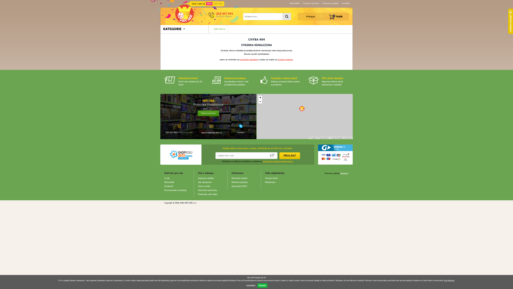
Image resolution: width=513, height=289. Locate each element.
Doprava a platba (330, 3)
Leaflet (313, 138)
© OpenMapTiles (323, 138)
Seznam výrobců (311, 3)
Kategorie (172, 29)
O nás (167, 178)
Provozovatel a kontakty (175, 190)
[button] (301, 108)
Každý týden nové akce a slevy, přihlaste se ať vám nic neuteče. (258, 148)
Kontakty (346, 3)
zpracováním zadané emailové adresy (278, 161)
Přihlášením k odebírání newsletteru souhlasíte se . (258, 161)
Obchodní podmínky (207, 190)
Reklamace (270, 182)
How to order (204, 186)
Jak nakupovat (204, 182)
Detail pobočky (208, 113)
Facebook (168, 186)
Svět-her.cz (219, 29)
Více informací (449, 281)
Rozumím (262, 285)
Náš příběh (294, 3)
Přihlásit (310, 16)
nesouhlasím (250, 285)
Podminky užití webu (207, 194)
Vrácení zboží (271, 178)
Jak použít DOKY (239, 186)
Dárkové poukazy (240, 182)
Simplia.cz (344, 173)
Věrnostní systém (239, 178)
